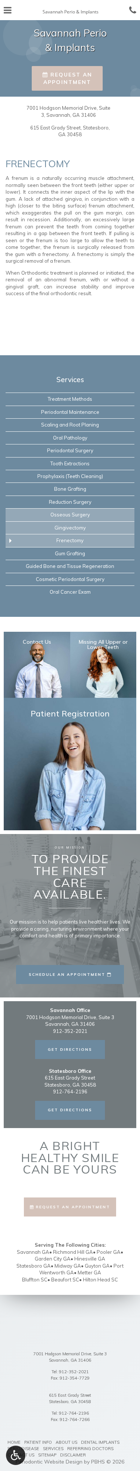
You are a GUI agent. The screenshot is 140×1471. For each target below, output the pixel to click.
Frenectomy (70, 540)
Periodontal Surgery (70, 450)
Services (70, 379)
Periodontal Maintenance (70, 412)
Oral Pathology (70, 438)
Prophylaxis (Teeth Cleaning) (70, 476)
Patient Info (38, 1442)
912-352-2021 (74, 1371)
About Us (66, 1442)
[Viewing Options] (16, 1455)
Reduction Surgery (70, 502)
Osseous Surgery (70, 515)
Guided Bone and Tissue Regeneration (70, 566)
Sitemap (47, 1455)
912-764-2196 (74, 1413)
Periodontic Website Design (49, 1461)
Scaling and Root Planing (70, 425)
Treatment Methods (70, 399)
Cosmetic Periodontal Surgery (70, 579)
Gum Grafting (70, 553)
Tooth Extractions (70, 463)
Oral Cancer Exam (70, 592)
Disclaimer (73, 1455)
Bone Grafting (70, 489)
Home (14, 1442)
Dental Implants (100, 1442)
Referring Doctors (90, 1448)
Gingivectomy (70, 528)
